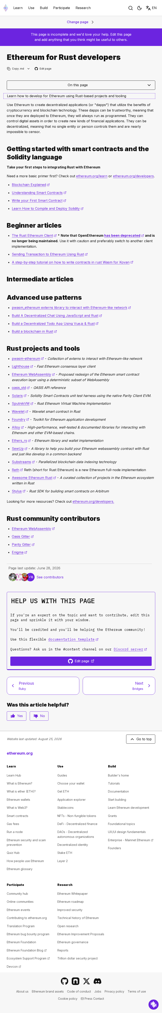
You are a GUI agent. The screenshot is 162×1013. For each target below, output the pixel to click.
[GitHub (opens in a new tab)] (64, 981)
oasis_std (21, 388)
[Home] (5, 7)
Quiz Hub (13, 852)
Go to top (144, 739)
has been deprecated (124, 235)
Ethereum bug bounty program (28, 934)
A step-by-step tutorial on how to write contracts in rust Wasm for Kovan (72, 262)
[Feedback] (153, 1005)
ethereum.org (20, 753)
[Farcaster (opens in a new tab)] (75, 981)
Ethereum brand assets (48, 991)
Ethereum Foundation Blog (27, 950)
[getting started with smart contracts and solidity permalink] (5, 153)
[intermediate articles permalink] (5, 279)
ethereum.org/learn (91, 176)
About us (22, 991)
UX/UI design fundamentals (127, 832)
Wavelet (20, 411)
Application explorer (71, 799)
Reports (62, 950)
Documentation (118, 791)
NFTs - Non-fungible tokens (76, 816)
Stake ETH (64, 852)
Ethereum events (18, 910)
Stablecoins (65, 807)
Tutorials (114, 783)
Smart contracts (17, 816)
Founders (114, 848)
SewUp (19, 448)
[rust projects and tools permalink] (5, 348)
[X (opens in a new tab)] (86, 981)
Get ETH (63, 791)
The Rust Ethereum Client (34, 235)
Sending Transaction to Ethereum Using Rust (50, 254)
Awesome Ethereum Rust (34, 478)
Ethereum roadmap (70, 901)
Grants (112, 816)
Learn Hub (14, 775)
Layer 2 (62, 861)
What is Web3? (17, 807)
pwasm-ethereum (28, 358)
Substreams (23, 462)
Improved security (69, 910)
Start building (117, 799)
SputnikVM (22, 403)
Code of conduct (79, 991)
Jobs (97, 991)
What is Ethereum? (19, 783)
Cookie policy (67, 998)
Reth (17, 470)
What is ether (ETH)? (21, 791)
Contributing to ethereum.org (27, 918)
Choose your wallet (70, 783)
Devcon (14, 966)
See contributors (49, 577)
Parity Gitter (23, 544)
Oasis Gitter (23, 536)
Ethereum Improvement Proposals (80, 934)
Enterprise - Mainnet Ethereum (130, 840)
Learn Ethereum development (128, 807)
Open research (67, 926)
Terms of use (137, 991)
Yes (20, 716)
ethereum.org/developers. (93, 501)
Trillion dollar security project (77, 958)
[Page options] (28, 68)
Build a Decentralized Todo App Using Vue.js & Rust (55, 323)
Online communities (20, 901)
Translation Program (21, 926)
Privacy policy (114, 991)
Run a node (15, 832)
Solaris (19, 396)
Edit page (43, 69)
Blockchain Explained (31, 185)
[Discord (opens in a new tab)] (97, 981)
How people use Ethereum (25, 861)
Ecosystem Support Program (28, 958)
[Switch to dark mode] (139, 8)
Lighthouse (22, 366)
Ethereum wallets (18, 799)
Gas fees (13, 824)
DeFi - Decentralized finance (77, 824)
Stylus (19, 491)
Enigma (19, 552)
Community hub (17, 893)
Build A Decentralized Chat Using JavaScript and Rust (57, 315)
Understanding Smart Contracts (39, 193)
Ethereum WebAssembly (33, 374)
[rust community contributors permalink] (5, 519)
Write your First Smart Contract (39, 200)
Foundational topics (121, 824)
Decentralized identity (72, 844)
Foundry (20, 419)
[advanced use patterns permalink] (5, 297)
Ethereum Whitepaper (72, 893)
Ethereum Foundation (21, 942)
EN (154, 8)
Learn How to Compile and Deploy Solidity (48, 208)
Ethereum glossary (19, 869)
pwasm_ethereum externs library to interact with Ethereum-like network (71, 307)
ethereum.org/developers (133, 176)
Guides (62, 775)
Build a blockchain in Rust (34, 331)
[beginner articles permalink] (5, 225)
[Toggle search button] (130, 8)
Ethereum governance (72, 942)
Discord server (130, 649)
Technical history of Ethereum (78, 918)
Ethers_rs (21, 440)
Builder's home (118, 775)
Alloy (18, 427)
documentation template (73, 639)
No (42, 716)
